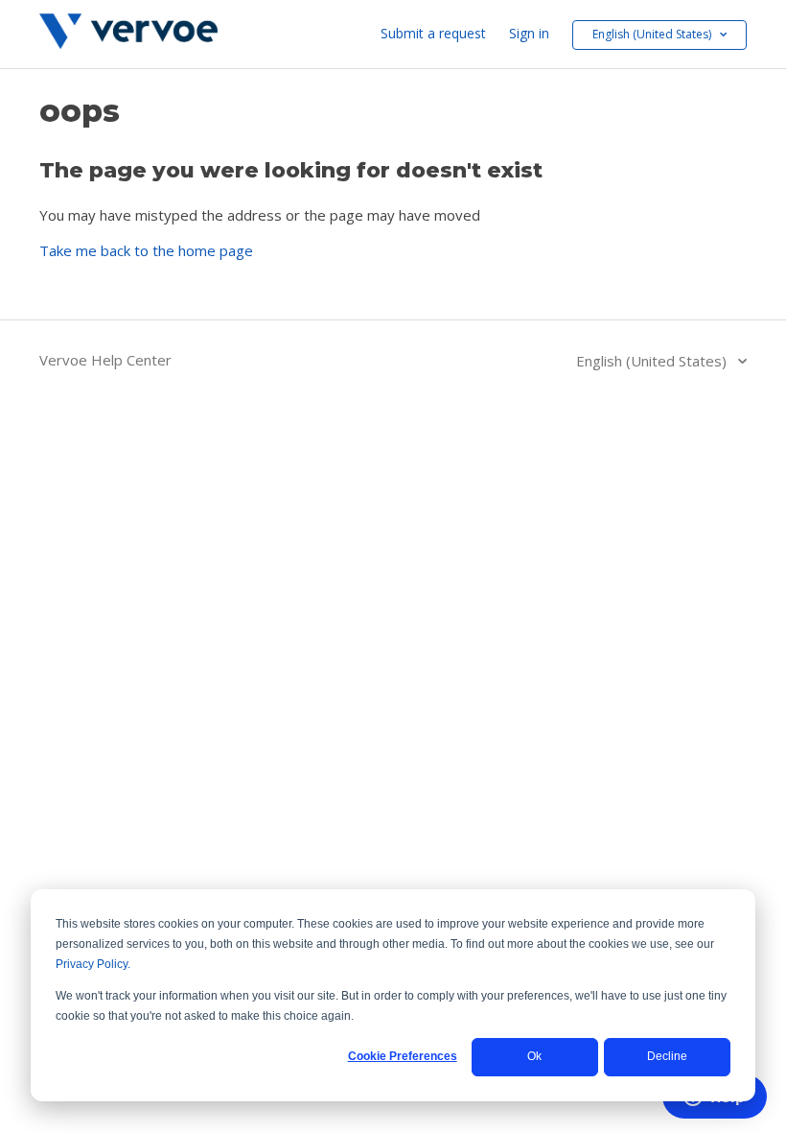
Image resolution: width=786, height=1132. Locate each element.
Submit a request (433, 33)
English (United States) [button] (653, 34)
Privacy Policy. (93, 964)
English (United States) (653, 360)
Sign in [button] (529, 33)
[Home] (128, 43)
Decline (667, 1056)
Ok (534, 1056)
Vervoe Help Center (105, 359)
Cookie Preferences (402, 1056)
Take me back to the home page (146, 250)
